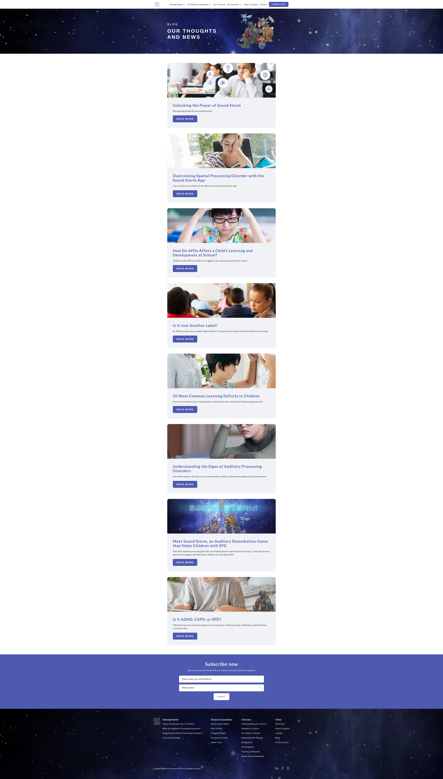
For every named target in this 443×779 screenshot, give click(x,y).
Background (246, 742)
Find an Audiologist (172, 738)
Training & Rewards (250, 752)
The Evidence (247, 747)
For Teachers (219, 5)
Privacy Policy (282, 742)
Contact (263, 5)
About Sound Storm (220, 724)
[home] (160, 4)
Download (280, 724)
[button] (178, 5)
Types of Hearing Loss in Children (178, 724)
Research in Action (250, 729)
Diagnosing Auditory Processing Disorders (182, 733)
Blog (277, 738)
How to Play (216, 729)
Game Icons (216, 742)
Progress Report (218, 733)
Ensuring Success (219, 738)
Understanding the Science (253, 724)
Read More (185, 119)
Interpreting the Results (252, 738)
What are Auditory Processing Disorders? (182, 729)
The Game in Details (250, 733)
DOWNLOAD (279, 4)
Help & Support (251, 5)
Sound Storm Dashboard (252, 756)
